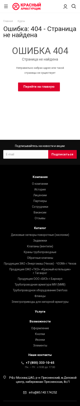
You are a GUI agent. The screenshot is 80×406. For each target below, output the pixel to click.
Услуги (40, 311)
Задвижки (40, 240)
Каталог (40, 228)
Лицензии (40, 195)
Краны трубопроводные (40, 252)
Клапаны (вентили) (40, 246)
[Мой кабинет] (65, 6)
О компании (40, 183)
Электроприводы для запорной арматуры (40, 301)
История (40, 189)
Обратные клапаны (40, 257)
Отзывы (40, 218)
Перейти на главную (39, 86)
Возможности (40, 321)
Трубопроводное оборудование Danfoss (40, 290)
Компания (40, 177)
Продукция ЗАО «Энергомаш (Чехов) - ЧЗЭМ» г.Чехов (40, 263)
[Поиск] (74, 7)
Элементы (40, 345)
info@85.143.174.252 (43, 392)
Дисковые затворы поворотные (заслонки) (40, 234)
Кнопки (40, 334)
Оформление (40, 328)
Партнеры (40, 201)
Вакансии (40, 212)
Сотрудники (40, 206)
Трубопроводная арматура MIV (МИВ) (40, 284)
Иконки (40, 339)
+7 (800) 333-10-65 (40, 363)
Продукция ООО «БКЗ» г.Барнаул (40, 278)
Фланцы (40, 296)
